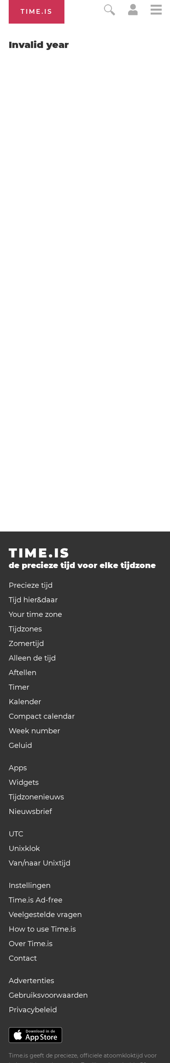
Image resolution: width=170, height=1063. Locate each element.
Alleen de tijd (32, 658)
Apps (18, 768)
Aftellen (22, 672)
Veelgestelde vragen (45, 914)
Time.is (37, 11)
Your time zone (35, 614)
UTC (16, 834)
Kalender (25, 702)
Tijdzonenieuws (36, 797)
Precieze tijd (31, 585)
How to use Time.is (42, 929)
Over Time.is (31, 943)
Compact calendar (42, 716)
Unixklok (24, 848)
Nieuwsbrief (30, 811)
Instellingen (30, 885)
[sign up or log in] (133, 13)
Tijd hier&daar (33, 600)
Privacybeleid (33, 1010)
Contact (23, 958)
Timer (19, 687)
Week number (34, 731)
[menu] (156, 11)
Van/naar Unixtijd (39, 863)
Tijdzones (25, 629)
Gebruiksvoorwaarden (48, 995)
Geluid (20, 745)
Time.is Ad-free (35, 900)
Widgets (24, 782)
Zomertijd (26, 643)
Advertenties (31, 980)
